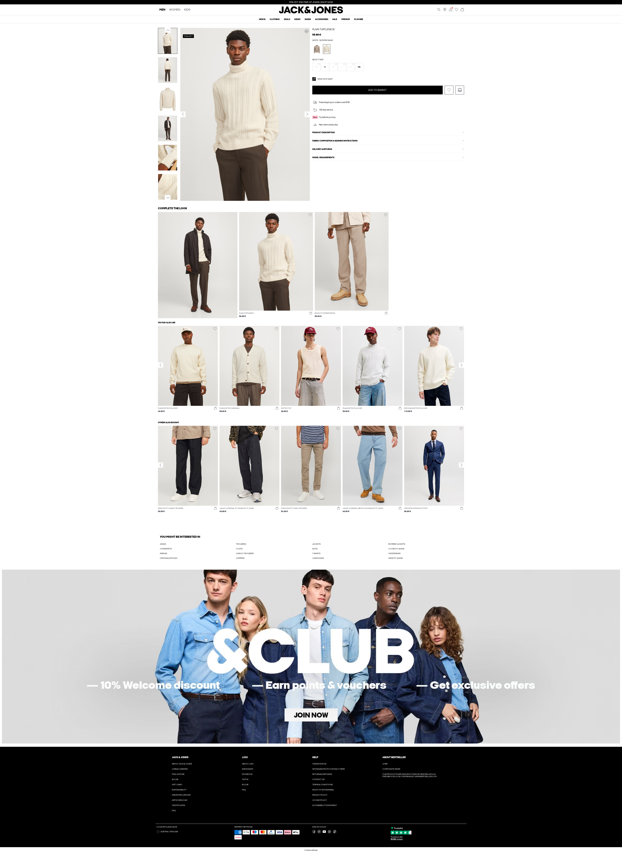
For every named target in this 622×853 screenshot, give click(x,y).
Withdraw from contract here (328, 769)
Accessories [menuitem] (321, 19)
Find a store (178, 774)
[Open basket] (462, 10)
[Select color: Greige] (317, 49)
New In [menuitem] (262, 19)
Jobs (384, 764)
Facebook (247, 774)
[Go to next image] (168, 197)
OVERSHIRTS (166, 549)
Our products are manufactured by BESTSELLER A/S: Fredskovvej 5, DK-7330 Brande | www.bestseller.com (409, 775)
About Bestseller (394, 757)
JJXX (245, 757)
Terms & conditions (322, 784)
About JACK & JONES (182, 764)
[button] (316, 67)
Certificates (178, 805)
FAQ (174, 810)
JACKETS (316, 544)
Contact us (318, 779)
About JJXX (247, 764)
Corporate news (391, 769)
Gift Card (177, 784)
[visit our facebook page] (314, 832)
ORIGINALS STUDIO (169, 558)
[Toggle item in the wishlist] (449, 90)
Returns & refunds (322, 774)
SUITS (314, 549)
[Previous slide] (160, 365)
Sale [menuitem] (334, 19)
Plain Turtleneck (323, 29)
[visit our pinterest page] (329, 832)
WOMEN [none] (174, 9)
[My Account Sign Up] (311, 657)
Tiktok (245, 779)
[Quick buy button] (310, 313)
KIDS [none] (187, 9)
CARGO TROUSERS (245, 553)
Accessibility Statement (324, 805)
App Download (179, 800)
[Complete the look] (306, 31)
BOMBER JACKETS (396, 544)
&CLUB (175, 779)
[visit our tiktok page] (334, 832)
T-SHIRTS (316, 553)
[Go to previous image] (168, 30)
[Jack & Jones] (311, 13)
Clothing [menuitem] (275, 19)
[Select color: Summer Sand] (326, 49)
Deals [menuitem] (287, 19)
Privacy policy (319, 795)
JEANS (163, 544)
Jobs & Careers (180, 769)
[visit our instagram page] (319, 832)
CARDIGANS (318, 558)
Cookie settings (311, 850)
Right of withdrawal (323, 790)
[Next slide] (461, 365)
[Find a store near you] (444, 10)
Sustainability (179, 790)
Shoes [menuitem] (308, 19)
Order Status (319, 764)
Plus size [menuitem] (358, 19)
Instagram (247, 769)
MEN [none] (162, 9)
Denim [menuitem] (297, 19)
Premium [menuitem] (345, 19)
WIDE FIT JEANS (395, 558)
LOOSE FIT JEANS (396, 549)
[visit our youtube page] (324, 832)
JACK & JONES (180, 757)
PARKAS (163, 553)
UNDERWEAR (394, 553)
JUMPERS (240, 558)
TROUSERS (241, 544)
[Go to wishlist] (456, 10)
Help (315, 757)
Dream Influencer (181, 795)
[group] (188, 371)
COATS (239, 549)
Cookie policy (319, 800)
